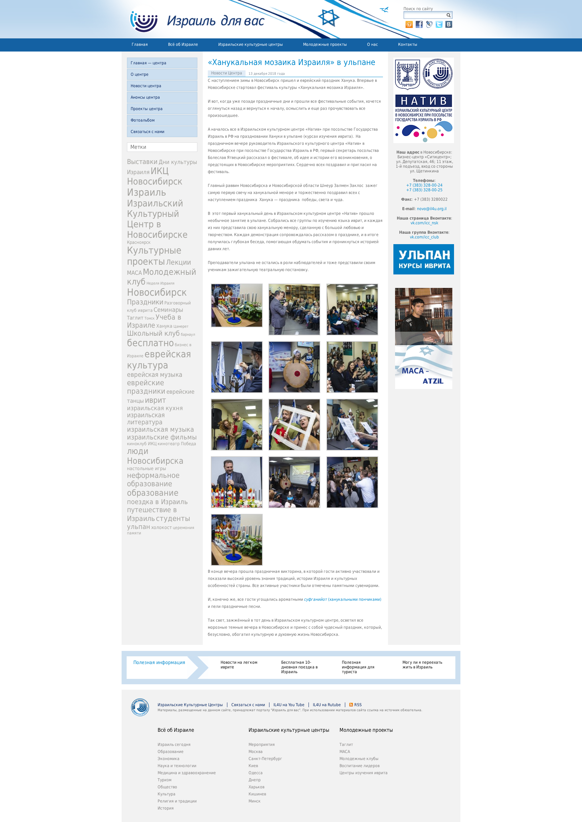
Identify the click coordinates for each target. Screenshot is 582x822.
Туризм (164, 780)
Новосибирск (157, 292)
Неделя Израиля (160, 283)
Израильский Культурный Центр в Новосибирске (157, 219)
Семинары (168, 309)
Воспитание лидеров (360, 765)
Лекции (178, 262)
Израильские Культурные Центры (190, 704)
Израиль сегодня (174, 744)
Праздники (145, 302)
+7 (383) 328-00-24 (424, 185)
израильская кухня (155, 408)
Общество (167, 787)
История (166, 808)
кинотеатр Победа (177, 443)
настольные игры (146, 468)
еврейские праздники (146, 387)
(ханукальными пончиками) (342, 599)
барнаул (188, 334)
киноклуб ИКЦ (142, 443)
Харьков (256, 787)
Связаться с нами (147, 131)
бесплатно (150, 343)
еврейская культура (159, 360)
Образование (171, 751)
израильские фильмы (162, 437)
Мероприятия (262, 744)
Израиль (146, 192)
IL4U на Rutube (327, 704)
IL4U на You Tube (288, 704)
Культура (166, 794)
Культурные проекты (154, 256)
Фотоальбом (143, 120)
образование (153, 493)
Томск (149, 318)
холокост (161, 527)
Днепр (255, 780)
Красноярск (139, 242)
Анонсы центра (145, 97)
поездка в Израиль (157, 502)
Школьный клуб (153, 333)
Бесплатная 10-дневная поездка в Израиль (299, 667)
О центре (140, 74)
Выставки (142, 162)
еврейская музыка (154, 375)
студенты (173, 518)
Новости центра (146, 86)
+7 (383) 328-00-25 (424, 190)
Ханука (164, 326)
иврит (155, 400)
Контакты (407, 44)
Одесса (256, 772)
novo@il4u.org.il (432, 208)
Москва (256, 751)
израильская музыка (160, 429)
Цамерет (181, 326)
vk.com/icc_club (424, 237)
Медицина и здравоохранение (187, 772)
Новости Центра (226, 73)
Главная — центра (148, 63)
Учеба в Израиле (154, 321)
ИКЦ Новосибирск (155, 176)
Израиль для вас (193, 19)
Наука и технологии (177, 765)
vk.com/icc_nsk (424, 223)
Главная (140, 44)
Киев (253, 765)
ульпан (138, 527)
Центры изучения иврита (364, 772)
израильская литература (146, 419)
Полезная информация (159, 662)
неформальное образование (153, 479)
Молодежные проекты (325, 44)
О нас (372, 44)
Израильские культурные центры (250, 44)
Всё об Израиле (183, 44)
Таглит (135, 318)
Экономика (169, 758)
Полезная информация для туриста (358, 667)
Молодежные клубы (359, 758)
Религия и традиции (177, 801)
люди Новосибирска (155, 456)
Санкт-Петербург (265, 758)
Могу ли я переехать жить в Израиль (422, 664)
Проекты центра (147, 108)
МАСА (134, 273)
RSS (358, 704)
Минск (255, 801)
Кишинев (257, 794)
